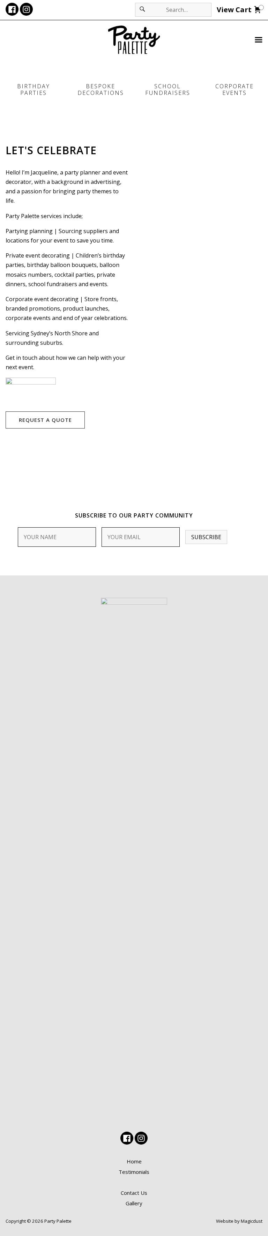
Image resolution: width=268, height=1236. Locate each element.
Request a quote (45, 419)
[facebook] (12, 9)
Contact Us (134, 1192)
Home (134, 1161)
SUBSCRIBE (206, 537)
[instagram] (26, 9)
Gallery (134, 1203)
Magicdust (251, 1221)
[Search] (142, 10)
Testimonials (134, 1171)
